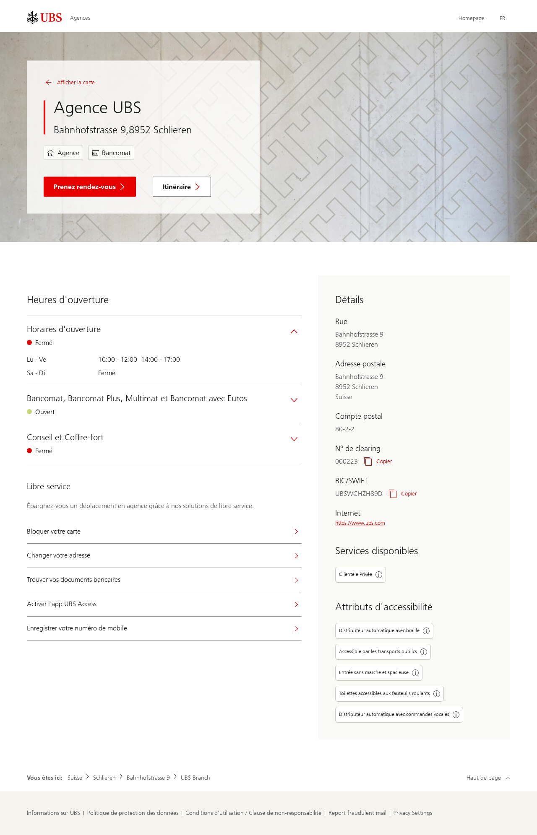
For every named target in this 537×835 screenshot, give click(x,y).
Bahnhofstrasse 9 (148, 777)
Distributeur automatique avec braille (379, 630)
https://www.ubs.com (360, 523)
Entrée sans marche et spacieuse (374, 672)
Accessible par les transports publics (378, 651)
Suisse (75, 777)
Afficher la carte (76, 82)
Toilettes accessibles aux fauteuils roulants (384, 693)
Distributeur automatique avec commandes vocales (394, 714)
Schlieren (104, 777)
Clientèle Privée (355, 574)
